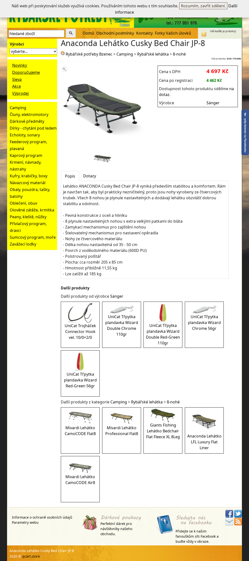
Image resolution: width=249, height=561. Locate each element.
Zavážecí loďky (23, 244)
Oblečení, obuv (23, 203)
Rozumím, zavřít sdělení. (203, 6)
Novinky (19, 65)
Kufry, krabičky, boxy (28, 176)
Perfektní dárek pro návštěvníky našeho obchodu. (116, 528)
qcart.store (31, 556)
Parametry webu (25, 522)
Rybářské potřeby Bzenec (89, 54)
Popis (70, 176)
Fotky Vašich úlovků (173, 33)
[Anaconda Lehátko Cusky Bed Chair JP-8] (102, 146)
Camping (18, 107)
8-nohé (179, 54)
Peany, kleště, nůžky (28, 216)
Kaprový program (26, 155)
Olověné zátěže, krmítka (32, 210)
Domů (88, 33)
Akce (16, 86)
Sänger (213, 102)
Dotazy (89, 176)
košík (218, 31)
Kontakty (144, 33)
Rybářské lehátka (153, 54)
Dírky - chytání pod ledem (33, 128)
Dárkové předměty (27, 121)
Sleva (17, 79)
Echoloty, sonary (25, 135)
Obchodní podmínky (115, 33)
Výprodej (20, 93)
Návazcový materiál (27, 182)
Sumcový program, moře (33, 237)
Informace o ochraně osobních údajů (42, 517)
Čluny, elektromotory (29, 114)
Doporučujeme (26, 72)
